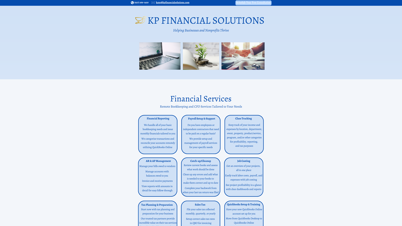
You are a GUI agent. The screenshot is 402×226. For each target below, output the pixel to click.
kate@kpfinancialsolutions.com (172, 2)
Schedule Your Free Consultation (253, 2)
